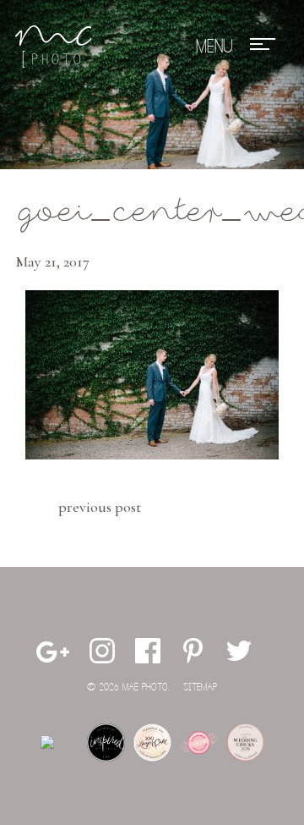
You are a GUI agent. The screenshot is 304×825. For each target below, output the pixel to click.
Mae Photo (53, 46)
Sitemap (200, 687)
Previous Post (99, 507)
